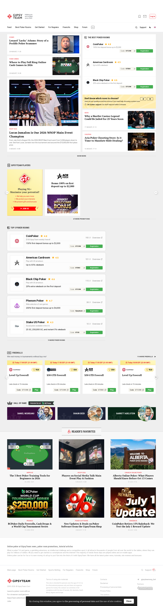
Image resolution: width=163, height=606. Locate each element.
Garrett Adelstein (125, 413)
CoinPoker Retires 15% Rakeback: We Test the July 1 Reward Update (133, 525)
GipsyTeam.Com (24, 586)
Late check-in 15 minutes (18, 384)
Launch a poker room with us (18, 591)
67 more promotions (81, 219)
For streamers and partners (18, 594)
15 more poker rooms (56, 340)
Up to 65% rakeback (100, 65)
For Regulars (53, 27)
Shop (76, 27)
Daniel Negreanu (25, 413)
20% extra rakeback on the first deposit (107, 83)
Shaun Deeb (79, 413)
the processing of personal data (80, 601)
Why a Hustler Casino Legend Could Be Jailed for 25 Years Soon (104, 118)
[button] (156, 377)
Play (36, 390)
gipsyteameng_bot (148, 579)
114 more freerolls (145, 356)
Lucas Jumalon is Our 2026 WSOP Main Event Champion (41, 134)
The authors (104, 595)
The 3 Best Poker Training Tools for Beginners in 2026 (30, 477)
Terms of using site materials (57, 579)
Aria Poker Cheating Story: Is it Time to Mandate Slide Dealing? (104, 139)
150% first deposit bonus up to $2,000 (107, 47)
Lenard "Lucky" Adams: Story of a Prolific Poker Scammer (28, 42)
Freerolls (66, 27)
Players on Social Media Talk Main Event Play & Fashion (81, 477)
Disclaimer (104, 583)
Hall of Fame (20, 403)
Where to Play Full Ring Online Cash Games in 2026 (27, 64)
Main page (11, 570)
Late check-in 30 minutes (56, 384)
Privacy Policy (105, 591)
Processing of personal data (110, 587)
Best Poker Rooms (23, 27)
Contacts (103, 579)
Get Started (39, 27)
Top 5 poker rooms (20, 227)
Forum (84, 27)
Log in (152, 16)
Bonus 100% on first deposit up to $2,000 (62, 185)
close (128, 601)
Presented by (35, 403)
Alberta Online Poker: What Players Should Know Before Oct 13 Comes (133, 477)
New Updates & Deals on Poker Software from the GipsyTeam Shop (81, 525)
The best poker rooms (99, 37)
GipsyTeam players (20, 165)
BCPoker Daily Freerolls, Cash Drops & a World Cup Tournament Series (30, 525)
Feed (9, 27)
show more (81, 156)
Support (148, 570)
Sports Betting (54, 570)
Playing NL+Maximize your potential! (24, 191)
